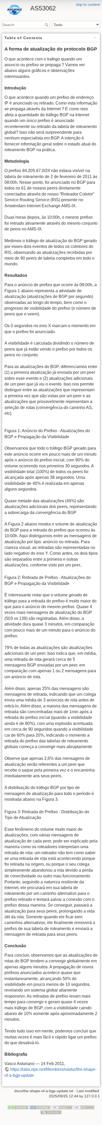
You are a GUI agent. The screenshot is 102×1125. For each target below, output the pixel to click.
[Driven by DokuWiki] (51, 1112)
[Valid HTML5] (62, 1107)
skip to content (88, 4)
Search (47, 25)
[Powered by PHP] (40, 1107)
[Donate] (18, 1107)
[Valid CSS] (83, 1107)
